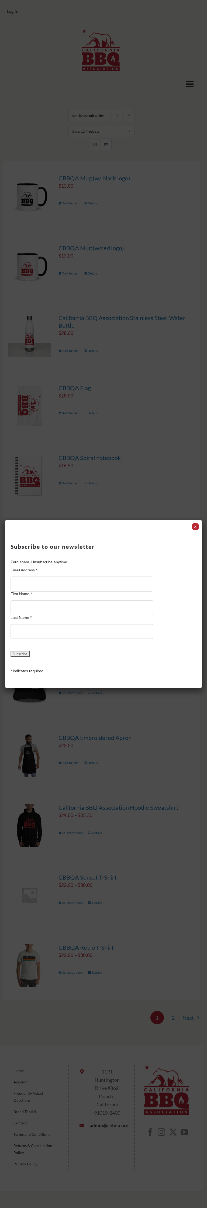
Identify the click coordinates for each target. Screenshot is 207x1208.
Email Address (24, 570)
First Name (21, 594)
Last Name (21, 617)
